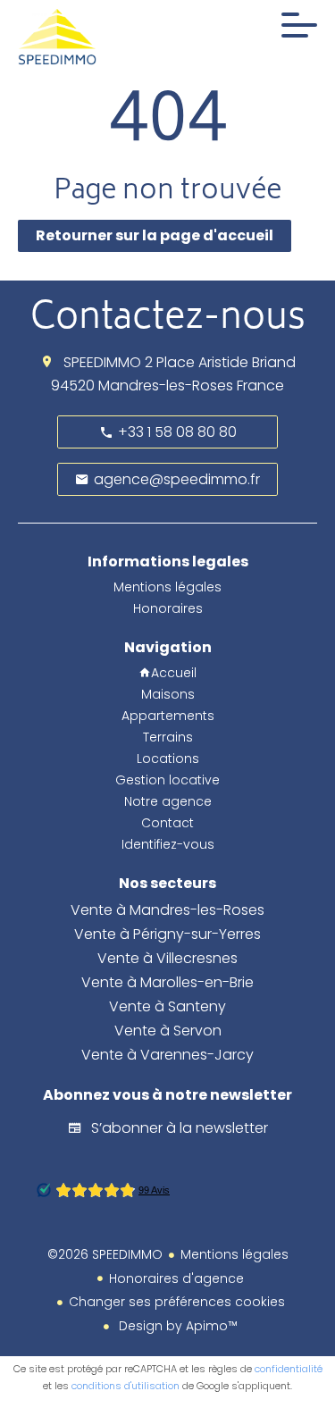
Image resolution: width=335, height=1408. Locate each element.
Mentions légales (234, 1254)
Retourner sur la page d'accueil (154, 235)
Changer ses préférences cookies (177, 1302)
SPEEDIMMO (102, 362)
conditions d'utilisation (125, 1386)
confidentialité (288, 1369)
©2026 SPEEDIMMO (105, 1254)
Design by (176, 1326)
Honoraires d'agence (176, 1278)
